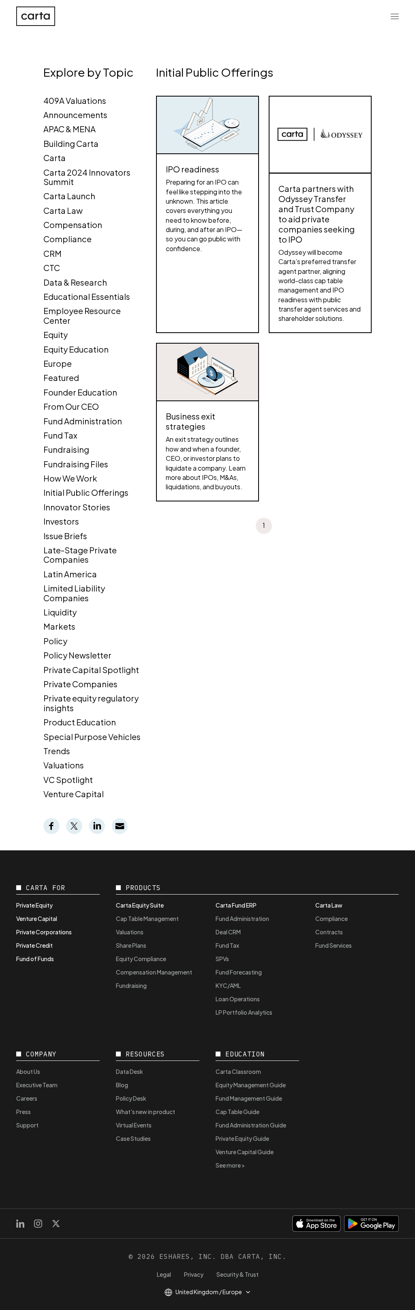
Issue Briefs (65, 536)
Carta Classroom (238, 1071)
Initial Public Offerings (85, 492)
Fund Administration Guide (251, 1125)
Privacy (193, 1274)
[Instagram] (38, 1224)
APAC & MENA (69, 129)
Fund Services (333, 945)
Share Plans (131, 945)
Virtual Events (134, 1125)
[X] (56, 1224)
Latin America (70, 574)
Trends (56, 751)
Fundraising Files (75, 464)
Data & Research (75, 282)
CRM (52, 253)
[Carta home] (35, 16)
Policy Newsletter (77, 655)
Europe (57, 363)
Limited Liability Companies (74, 592)
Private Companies (80, 684)
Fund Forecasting (239, 972)
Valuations (63, 765)
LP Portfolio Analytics (244, 1012)
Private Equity (34, 905)
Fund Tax (60, 435)
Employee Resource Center (82, 315)
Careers (26, 1098)
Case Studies (133, 1138)
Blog (122, 1084)
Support (27, 1125)
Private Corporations (44, 932)
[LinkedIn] (20, 1224)
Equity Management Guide (251, 1084)
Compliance (67, 239)
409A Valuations (74, 100)
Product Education (79, 722)
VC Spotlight (68, 779)
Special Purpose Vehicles (92, 736)
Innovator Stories (76, 507)
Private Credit (34, 945)
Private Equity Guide (242, 1138)
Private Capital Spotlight (91, 670)
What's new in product (145, 1111)
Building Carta (70, 143)
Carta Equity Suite (140, 905)
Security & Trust (237, 1274)
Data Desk (129, 1071)
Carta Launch (69, 196)
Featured (61, 377)
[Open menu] (395, 16)
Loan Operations (238, 998)
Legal (164, 1274)
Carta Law (63, 210)
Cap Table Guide (237, 1111)
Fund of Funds (35, 958)
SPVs (222, 958)
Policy (55, 641)
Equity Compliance (141, 958)
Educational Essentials (86, 296)
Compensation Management (154, 972)
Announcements (75, 115)
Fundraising (66, 449)
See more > (230, 1165)
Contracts (329, 932)
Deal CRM (228, 932)
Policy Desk (131, 1098)
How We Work (70, 478)
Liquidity (60, 612)
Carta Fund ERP (236, 905)
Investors (61, 521)
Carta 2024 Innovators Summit (86, 177)
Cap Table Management (147, 918)
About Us (28, 1071)
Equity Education (76, 349)
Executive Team (37, 1084)
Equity (55, 334)
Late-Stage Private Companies (80, 554)
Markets (59, 626)
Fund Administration (82, 421)
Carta (54, 158)
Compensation (72, 224)
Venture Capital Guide (245, 1151)
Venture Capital (73, 794)
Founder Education (80, 392)
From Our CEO (71, 406)
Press (23, 1111)
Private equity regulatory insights (91, 702)
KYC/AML (228, 985)
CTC (51, 267)
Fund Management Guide (249, 1098)
